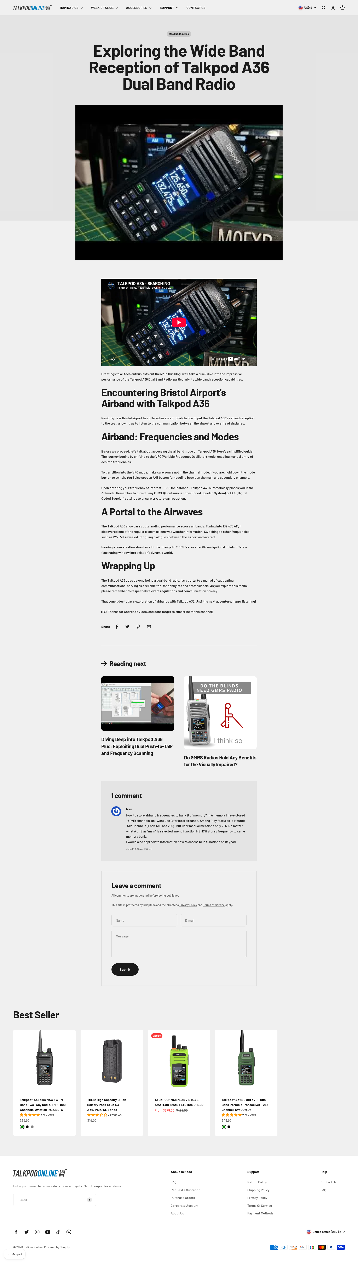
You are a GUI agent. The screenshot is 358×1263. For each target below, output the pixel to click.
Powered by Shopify (57, 1247)
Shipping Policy (258, 1190)
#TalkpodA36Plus (179, 33)
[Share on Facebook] (116, 626)
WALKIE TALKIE (102, 8)
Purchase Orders (183, 1198)
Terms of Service (214, 905)
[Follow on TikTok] (58, 1232)
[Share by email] (149, 626)
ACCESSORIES (136, 8)
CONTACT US (196, 8)
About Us (177, 1213)
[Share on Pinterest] (138, 626)
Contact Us (328, 1182)
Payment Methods (260, 1213)
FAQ (173, 1182)
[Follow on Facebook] (16, 1232)
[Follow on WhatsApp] (69, 1232)
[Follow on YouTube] (48, 1232)
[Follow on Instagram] (37, 1232)
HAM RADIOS (69, 8)
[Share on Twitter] (127, 626)
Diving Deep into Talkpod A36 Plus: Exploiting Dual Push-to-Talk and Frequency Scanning (137, 746)
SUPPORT (167, 8)
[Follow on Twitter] (26, 1232)
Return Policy (257, 1182)
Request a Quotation (185, 1190)
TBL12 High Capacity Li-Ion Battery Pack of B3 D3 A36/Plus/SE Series (106, 1105)
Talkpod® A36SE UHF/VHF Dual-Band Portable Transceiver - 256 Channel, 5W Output (245, 1105)
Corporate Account (184, 1205)
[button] (30, 1115)
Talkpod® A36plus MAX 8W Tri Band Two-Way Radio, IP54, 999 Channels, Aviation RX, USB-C (43, 1105)
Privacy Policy (188, 905)
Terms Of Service (259, 1205)
